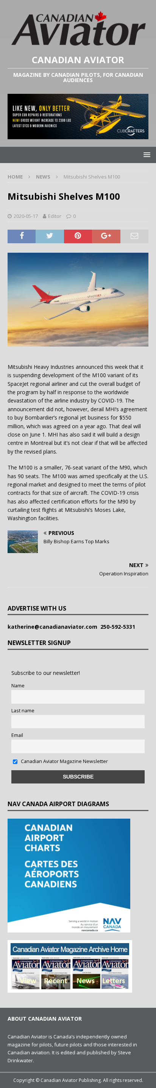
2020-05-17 (26, 216)
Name (18, 685)
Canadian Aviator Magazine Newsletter (64, 761)
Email (17, 735)
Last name (22, 710)
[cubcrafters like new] (78, 134)
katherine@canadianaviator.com (54, 626)
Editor (54, 216)
